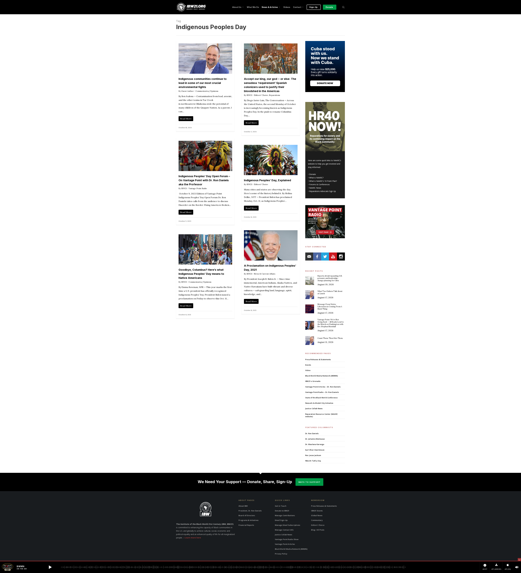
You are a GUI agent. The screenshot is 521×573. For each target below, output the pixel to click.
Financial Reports (246, 525)
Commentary (317, 520)
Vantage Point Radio (198, 188)
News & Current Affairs (264, 274)
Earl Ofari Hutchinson (314, 450)
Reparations (274, 95)
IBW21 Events (317, 510)
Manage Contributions (285, 515)
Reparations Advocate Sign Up (322, 191)
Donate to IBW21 (282, 510)
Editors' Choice (261, 95)
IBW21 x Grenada (312, 381)
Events (308, 365)
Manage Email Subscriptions (287, 525)
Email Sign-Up (281, 520)
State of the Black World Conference (321, 397)
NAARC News (315, 188)
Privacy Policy (281, 554)
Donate (312, 174)
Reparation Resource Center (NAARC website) (321, 415)
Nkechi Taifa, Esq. (313, 461)
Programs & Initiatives (249, 520)
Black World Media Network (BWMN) (321, 376)
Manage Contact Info (284, 530)
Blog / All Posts (317, 530)
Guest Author (187, 91)
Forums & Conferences (319, 184)
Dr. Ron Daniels (312, 433)
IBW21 (249, 95)
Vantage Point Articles (285, 544)
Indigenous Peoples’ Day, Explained (267, 180)
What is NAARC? (316, 177)
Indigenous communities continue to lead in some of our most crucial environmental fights (203, 83)
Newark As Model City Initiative (319, 403)
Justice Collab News (314, 408)
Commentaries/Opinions (207, 91)
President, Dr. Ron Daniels (250, 510)
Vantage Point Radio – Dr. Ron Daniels (322, 392)
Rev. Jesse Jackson (313, 455)
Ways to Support (309, 482)
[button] (50, 567)
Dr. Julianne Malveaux (315, 439)
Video (307, 370)
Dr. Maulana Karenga (314, 444)
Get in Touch (280, 506)
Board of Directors (247, 515)
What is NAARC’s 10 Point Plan (322, 181)
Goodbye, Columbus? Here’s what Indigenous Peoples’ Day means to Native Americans (201, 274)
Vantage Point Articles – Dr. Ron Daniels (323, 387)
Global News (316, 515)
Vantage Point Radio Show (286, 539)
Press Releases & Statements (318, 359)
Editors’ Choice (317, 525)
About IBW (243, 506)
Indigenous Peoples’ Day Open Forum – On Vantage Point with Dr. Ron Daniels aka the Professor (204, 180)
